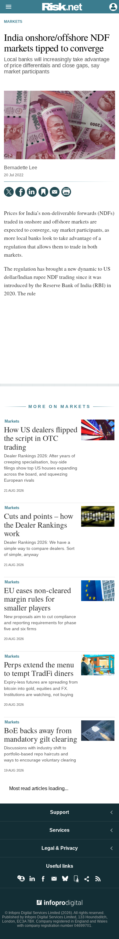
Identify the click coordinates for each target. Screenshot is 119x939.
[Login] (112, 6)
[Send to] (55, 192)
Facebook (43, 878)
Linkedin (32, 878)
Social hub (87, 878)
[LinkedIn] (32, 192)
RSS (98, 878)
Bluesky (65, 878)
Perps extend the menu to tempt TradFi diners (39, 668)
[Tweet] (9, 192)
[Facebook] (20, 192)
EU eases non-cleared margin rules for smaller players (37, 598)
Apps (76, 878)
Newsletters (54, 878)
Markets (13, 21)
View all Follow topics (21, 878)
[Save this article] (43, 192)
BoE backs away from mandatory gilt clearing (40, 734)
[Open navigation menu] (6, 7)
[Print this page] (66, 192)
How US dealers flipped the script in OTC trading (41, 438)
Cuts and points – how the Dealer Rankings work (38, 524)
